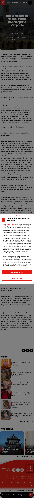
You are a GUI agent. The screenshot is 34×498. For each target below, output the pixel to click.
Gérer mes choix (17, 278)
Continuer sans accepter (24, 216)
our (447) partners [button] (11, 224)
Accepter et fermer (17, 272)
